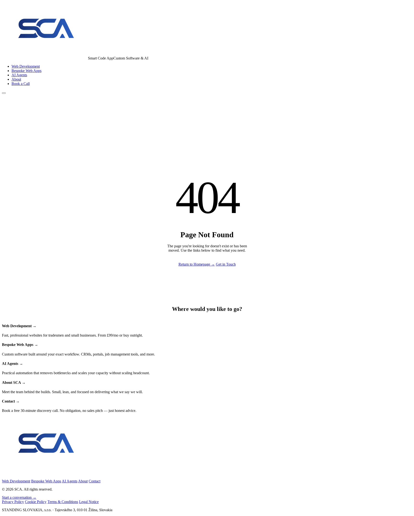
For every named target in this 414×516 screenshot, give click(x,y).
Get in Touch (226, 264)
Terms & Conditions (62, 502)
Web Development (26, 66)
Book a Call (21, 84)
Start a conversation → (19, 497)
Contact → (11, 401)
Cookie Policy (35, 502)
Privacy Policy (13, 502)
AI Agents (19, 75)
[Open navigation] (4, 93)
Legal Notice (89, 502)
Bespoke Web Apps (26, 71)
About (16, 79)
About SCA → (14, 382)
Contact (94, 481)
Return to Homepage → (196, 264)
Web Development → (19, 326)
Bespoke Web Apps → (20, 345)
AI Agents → (12, 364)
